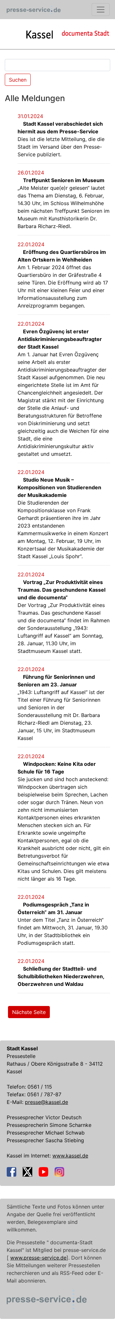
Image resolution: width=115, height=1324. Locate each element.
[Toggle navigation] (101, 9)
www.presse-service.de (38, 1257)
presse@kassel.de (46, 1102)
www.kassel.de (70, 1155)
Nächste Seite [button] (29, 1012)
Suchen (18, 80)
